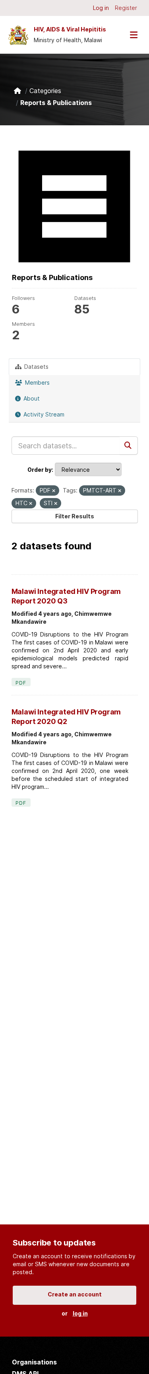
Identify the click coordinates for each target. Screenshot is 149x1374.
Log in (101, 7)
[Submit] (129, 445)
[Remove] (53, 491)
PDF (21, 683)
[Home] (17, 91)
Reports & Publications (56, 103)
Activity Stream (43, 414)
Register (126, 7)
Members (36, 382)
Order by (39, 469)
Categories (45, 91)
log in (80, 1313)
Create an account (75, 1294)
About (31, 398)
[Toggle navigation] (133, 35)
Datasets (35, 366)
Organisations (34, 1362)
